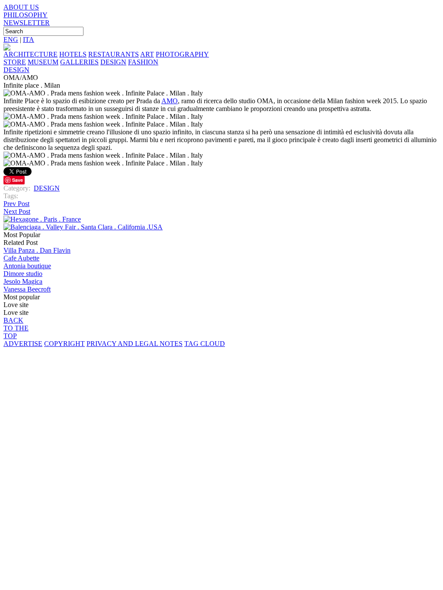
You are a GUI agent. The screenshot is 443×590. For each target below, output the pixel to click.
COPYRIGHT (64, 343)
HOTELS (73, 54)
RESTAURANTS (113, 54)
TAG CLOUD (204, 343)
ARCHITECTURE (30, 54)
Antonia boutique (27, 266)
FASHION (143, 62)
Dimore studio (22, 273)
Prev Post (16, 203)
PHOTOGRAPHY (182, 54)
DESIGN (113, 62)
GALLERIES (79, 62)
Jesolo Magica (22, 281)
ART (147, 54)
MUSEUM (43, 62)
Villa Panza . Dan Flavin (37, 250)
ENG (10, 39)
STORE (14, 62)
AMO (169, 101)
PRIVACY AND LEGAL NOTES (135, 343)
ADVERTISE (22, 343)
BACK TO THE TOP (16, 328)
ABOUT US (21, 7)
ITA (28, 39)
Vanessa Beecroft (27, 289)
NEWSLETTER (26, 22)
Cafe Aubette (21, 258)
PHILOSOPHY (25, 15)
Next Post (16, 211)
